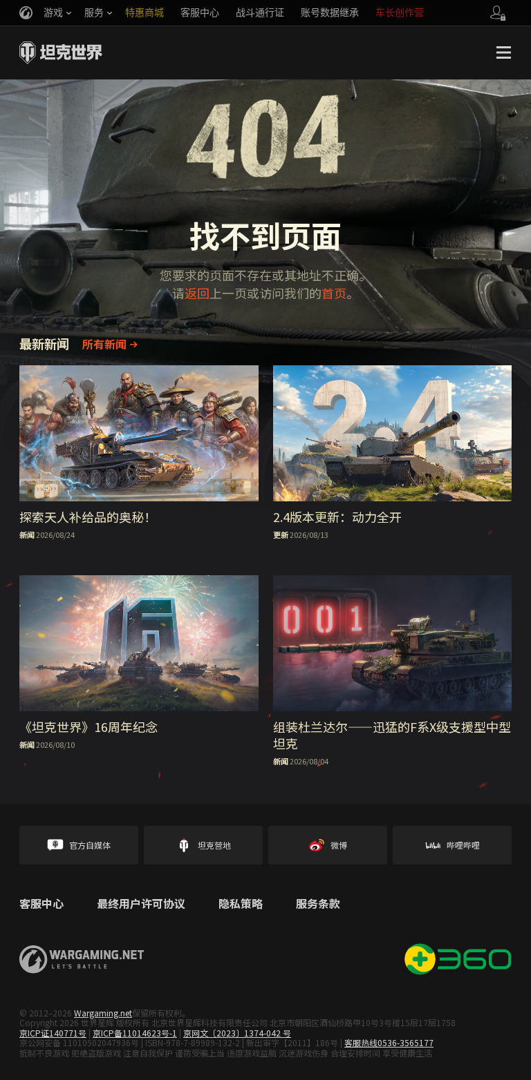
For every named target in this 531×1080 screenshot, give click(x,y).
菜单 (503, 52)
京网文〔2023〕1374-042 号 (237, 1033)
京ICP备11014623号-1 (135, 1033)
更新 (280, 534)
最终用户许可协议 (141, 904)
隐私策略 (240, 904)
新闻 (27, 534)
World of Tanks (60, 52)
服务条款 (318, 904)
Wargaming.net (103, 1013)
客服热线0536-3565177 (389, 1042)
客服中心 (41, 904)
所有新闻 (104, 344)
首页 (334, 293)
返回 (197, 293)
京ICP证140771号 (52, 1033)
